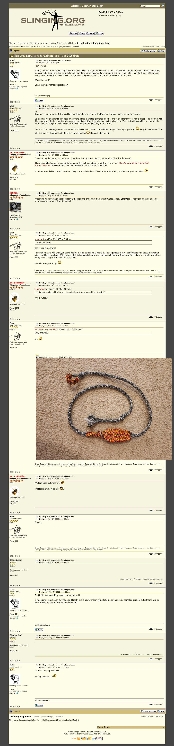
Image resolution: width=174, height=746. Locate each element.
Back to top (15, 102)
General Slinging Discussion (53, 43)
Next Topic (160, 46)
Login (100, 6)
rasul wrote (40, 239)
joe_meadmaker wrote (45, 329)
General (34, 43)
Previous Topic (148, 46)
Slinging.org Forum (18, 43)
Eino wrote (40, 289)
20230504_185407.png (48, 357)
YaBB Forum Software (73, 734)
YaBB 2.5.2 (100, 732)
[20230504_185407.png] (104, 459)
